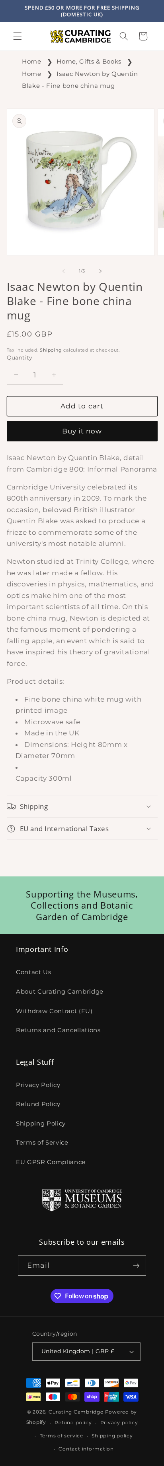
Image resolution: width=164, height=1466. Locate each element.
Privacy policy (119, 1422)
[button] (17, 36)
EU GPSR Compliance (51, 1162)
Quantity (20, 357)
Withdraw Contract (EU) (54, 1011)
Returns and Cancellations (58, 1030)
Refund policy (73, 1422)
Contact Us (33, 972)
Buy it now (82, 431)
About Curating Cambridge (59, 991)
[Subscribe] (136, 1265)
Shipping (51, 350)
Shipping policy (112, 1436)
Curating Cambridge (76, 1412)
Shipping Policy (41, 1123)
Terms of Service (42, 1142)
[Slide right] (100, 271)
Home (31, 61)
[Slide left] (63, 271)
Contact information (86, 1449)
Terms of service (61, 1436)
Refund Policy (38, 1104)
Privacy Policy (38, 1085)
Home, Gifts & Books (89, 61)
